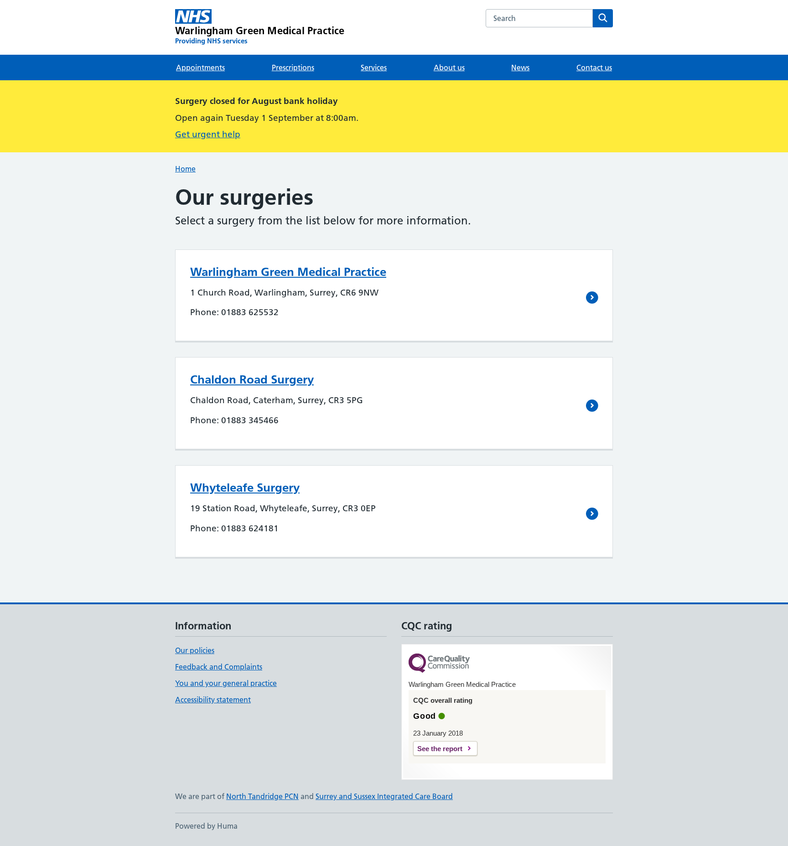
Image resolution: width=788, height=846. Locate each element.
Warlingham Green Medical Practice (288, 272)
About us (449, 67)
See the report (439, 749)
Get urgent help (207, 134)
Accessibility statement (213, 699)
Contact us (594, 67)
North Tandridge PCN (262, 796)
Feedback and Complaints (218, 666)
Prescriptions (293, 67)
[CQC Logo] (439, 664)
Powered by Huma (206, 825)
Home (185, 168)
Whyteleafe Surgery (245, 487)
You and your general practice (226, 683)
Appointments (200, 67)
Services (374, 67)
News (520, 67)
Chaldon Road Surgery (252, 379)
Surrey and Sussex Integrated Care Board (384, 796)
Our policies (194, 650)
